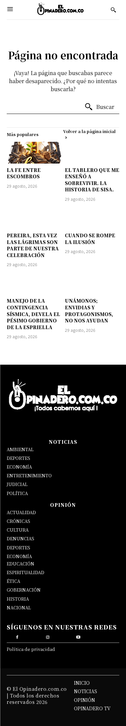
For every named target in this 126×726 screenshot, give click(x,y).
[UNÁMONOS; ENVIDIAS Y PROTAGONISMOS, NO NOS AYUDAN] (92, 283)
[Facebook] (17, 636)
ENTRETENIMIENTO (29, 475)
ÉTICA (13, 581)
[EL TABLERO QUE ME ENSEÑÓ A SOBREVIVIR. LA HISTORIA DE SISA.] (92, 153)
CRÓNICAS (18, 521)
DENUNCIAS (20, 538)
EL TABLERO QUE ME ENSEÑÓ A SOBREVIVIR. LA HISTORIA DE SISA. (92, 180)
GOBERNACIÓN (24, 590)
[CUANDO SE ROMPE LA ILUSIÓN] (92, 218)
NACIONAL (19, 607)
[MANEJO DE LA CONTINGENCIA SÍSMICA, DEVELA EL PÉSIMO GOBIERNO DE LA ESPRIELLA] (34, 283)
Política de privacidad (31, 649)
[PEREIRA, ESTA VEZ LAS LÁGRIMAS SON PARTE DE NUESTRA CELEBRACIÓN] (34, 218)
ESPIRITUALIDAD (25, 572)
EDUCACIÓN (20, 563)
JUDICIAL (17, 484)
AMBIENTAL (20, 449)
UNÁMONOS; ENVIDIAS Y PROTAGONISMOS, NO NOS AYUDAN (89, 310)
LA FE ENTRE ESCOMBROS (24, 173)
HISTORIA (18, 599)
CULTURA (18, 530)
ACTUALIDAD (21, 512)
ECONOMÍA (19, 467)
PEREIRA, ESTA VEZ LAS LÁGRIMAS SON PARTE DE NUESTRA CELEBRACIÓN (33, 245)
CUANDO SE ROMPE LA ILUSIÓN (90, 238)
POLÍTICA (17, 493)
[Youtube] (78, 636)
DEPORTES (18, 458)
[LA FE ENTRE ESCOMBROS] (34, 153)
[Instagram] (47, 636)
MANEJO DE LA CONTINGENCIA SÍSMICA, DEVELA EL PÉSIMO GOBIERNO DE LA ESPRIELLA (33, 313)
